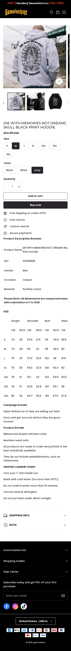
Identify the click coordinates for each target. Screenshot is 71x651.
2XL (44, 146)
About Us (8, 555)
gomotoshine (39, 642)
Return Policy (10, 566)
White (23, 170)
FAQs (6, 576)
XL (33, 146)
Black (9, 170)
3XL (55, 146)
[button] (51, 12)
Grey (37, 170)
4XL (8, 154)
